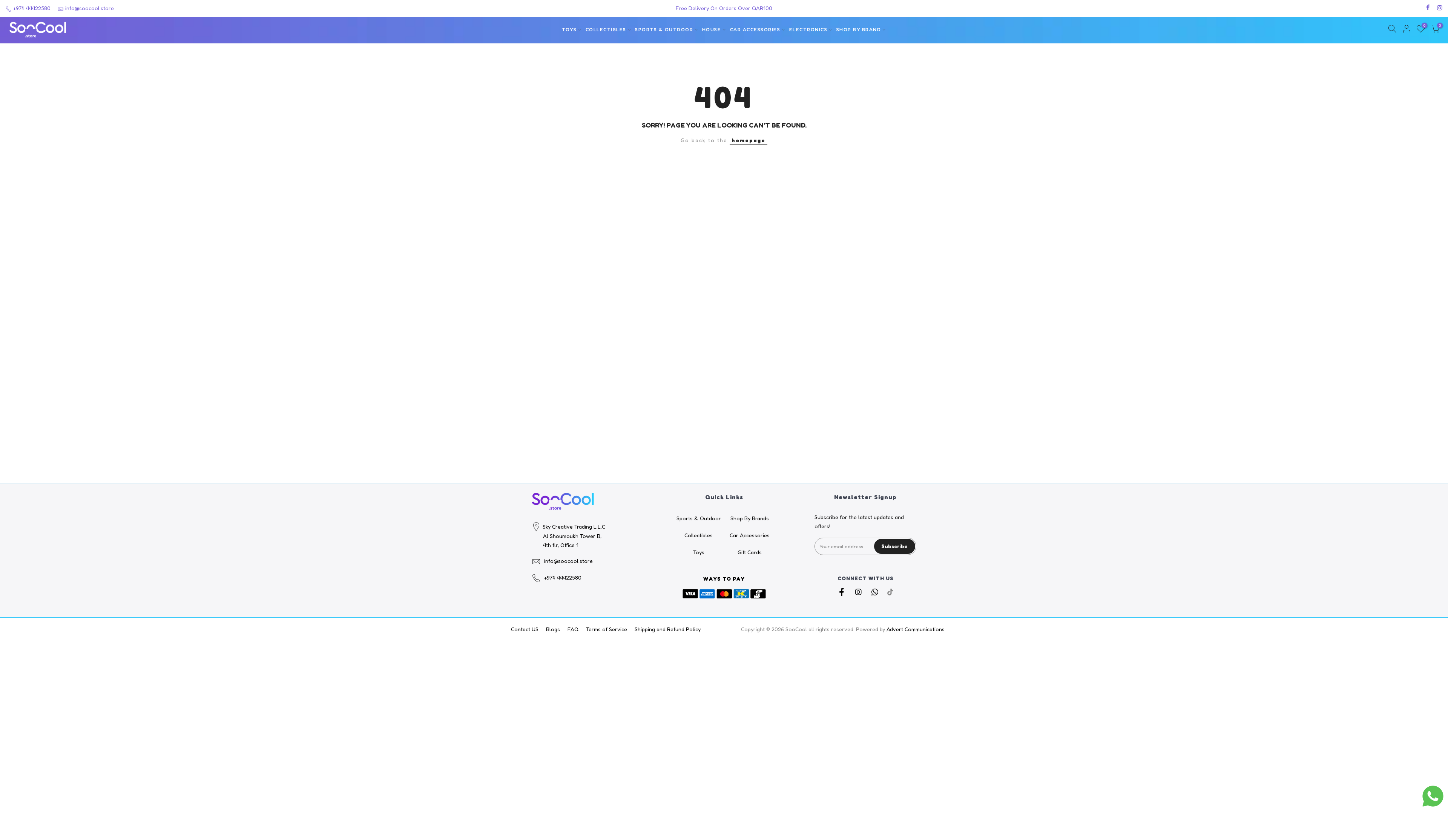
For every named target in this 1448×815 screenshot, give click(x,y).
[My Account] (1406, 30)
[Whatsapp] (875, 592)
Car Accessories (755, 29)
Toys (569, 29)
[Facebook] (842, 592)
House (711, 29)
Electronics (808, 29)
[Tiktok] (890, 592)
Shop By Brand (858, 29)
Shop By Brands (749, 518)
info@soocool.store (89, 8)
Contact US (524, 629)
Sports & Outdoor (664, 29)
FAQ (573, 629)
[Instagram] (859, 592)
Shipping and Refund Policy (668, 629)
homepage (748, 140)
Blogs (553, 629)
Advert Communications (916, 629)
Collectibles (606, 29)
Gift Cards (750, 552)
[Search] (1392, 30)
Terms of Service (606, 629)
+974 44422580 (31, 8)
